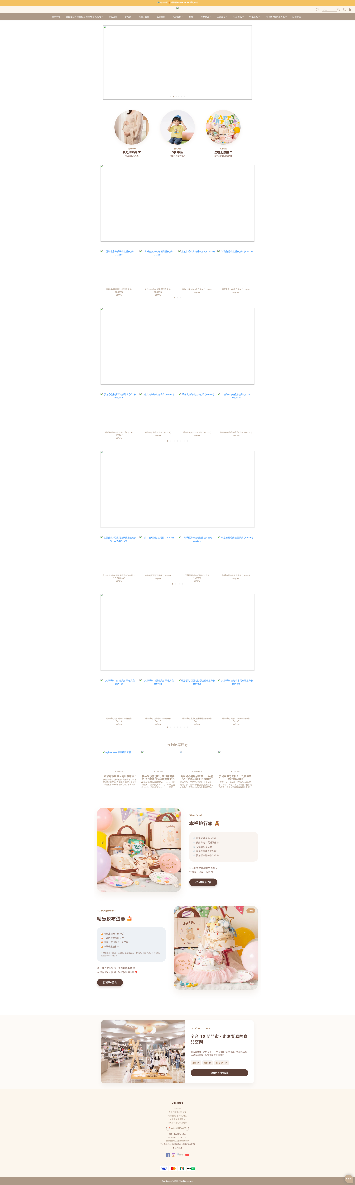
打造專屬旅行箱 (203, 882)
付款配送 (172, 1116)
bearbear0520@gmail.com (177, 1141)
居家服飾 (177, 17)
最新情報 (56, 17)
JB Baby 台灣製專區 (275, 17)
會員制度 (173, 1112)
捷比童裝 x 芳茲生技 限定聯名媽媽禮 (83, 17)
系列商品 (205, 17)
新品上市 (113, 17)
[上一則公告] (100, 3)
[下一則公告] (255, 3)
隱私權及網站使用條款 (177, 1122)
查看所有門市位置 (219, 1072)
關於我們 (177, 1108)
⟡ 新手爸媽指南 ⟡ (177, 1119)
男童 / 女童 (144, 17)
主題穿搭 (221, 17)
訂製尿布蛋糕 (110, 982)
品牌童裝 (161, 17)
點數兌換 (182, 1112)
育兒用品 (237, 17)
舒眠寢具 (253, 17)
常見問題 (183, 1116)
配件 (191, 17)
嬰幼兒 (128, 17)
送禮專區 (296, 17)
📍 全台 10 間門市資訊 (177, 1128)
